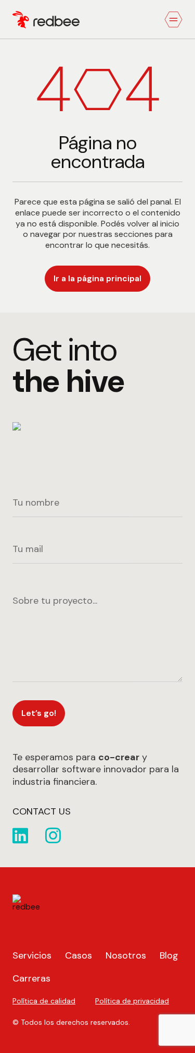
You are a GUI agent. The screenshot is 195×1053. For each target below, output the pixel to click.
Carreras (31, 978)
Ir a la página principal (97, 278)
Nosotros (126, 955)
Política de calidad (43, 1001)
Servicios (31, 955)
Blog (169, 955)
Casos (78, 955)
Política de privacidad (132, 1001)
